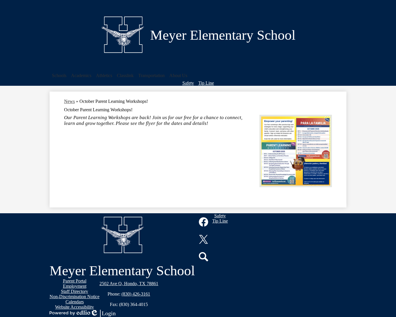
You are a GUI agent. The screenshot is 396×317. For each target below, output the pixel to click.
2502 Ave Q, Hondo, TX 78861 (128, 283)
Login (103, 313)
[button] (59, 76)
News (69, 101)
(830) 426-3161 (135, 294)
